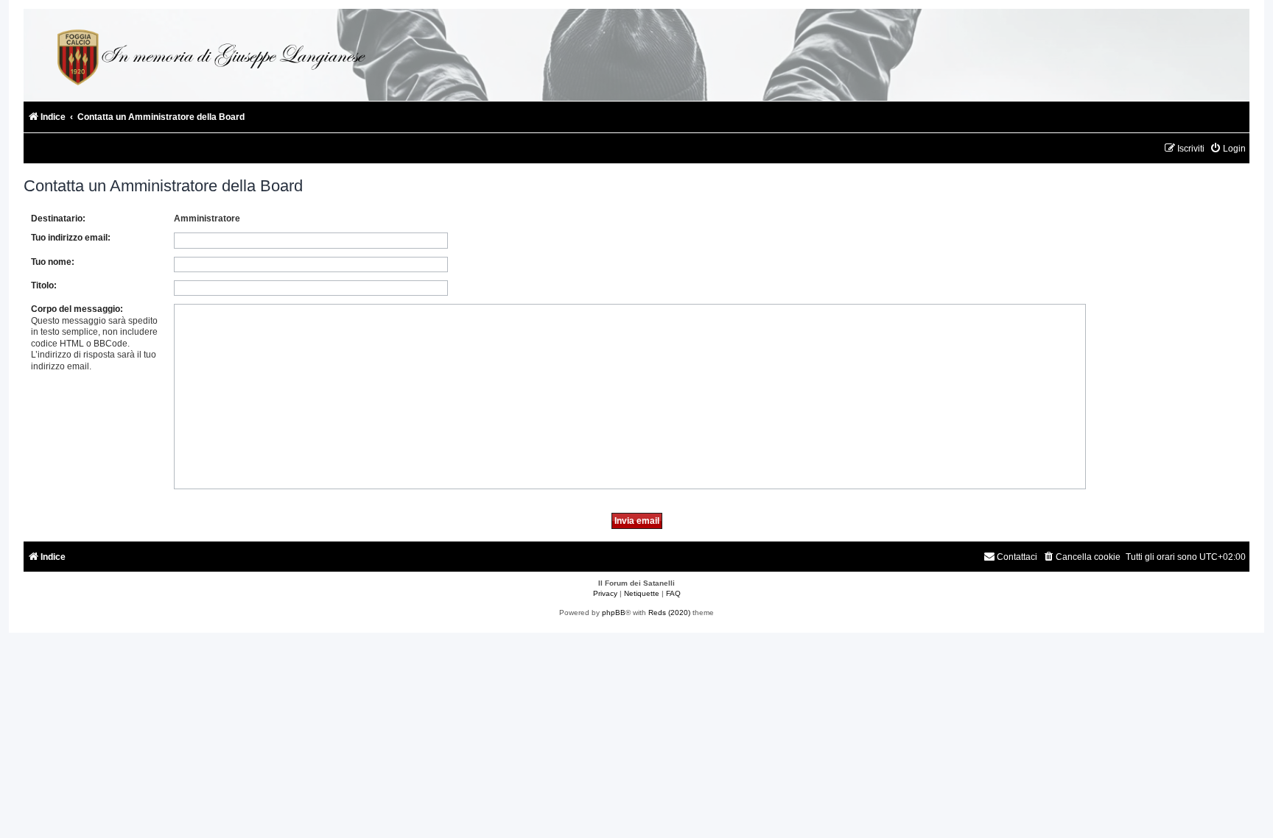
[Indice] (209, 55)
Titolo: (44, 285)
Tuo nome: (52, 262)
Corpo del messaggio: (77, 309)
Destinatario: (58, 218)
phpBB (613, 612)
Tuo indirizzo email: (71, 237)
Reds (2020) (669, 612)
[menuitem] (1228, 149)
